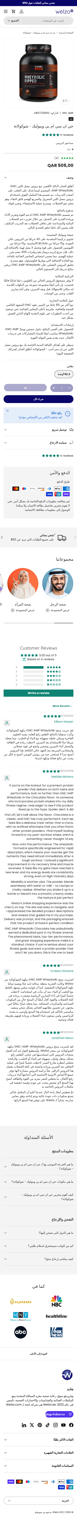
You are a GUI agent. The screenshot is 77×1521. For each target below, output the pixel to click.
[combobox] (38, 20)
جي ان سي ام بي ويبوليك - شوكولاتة (39, 33)
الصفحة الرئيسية (66, 33)
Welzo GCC (59, 1512)
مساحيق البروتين (64, 143)
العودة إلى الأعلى (38, 1353)
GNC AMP (67, 113)
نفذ (25, 387)
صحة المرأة (23, 604)
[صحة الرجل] (57, 583)
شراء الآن (38, 399)
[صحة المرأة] (22, 583)
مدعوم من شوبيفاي (43, 1512)
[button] (14, 11)
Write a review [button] (38, 693)
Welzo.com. (14, 1405)
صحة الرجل (58, 604)
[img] (52, 716)
